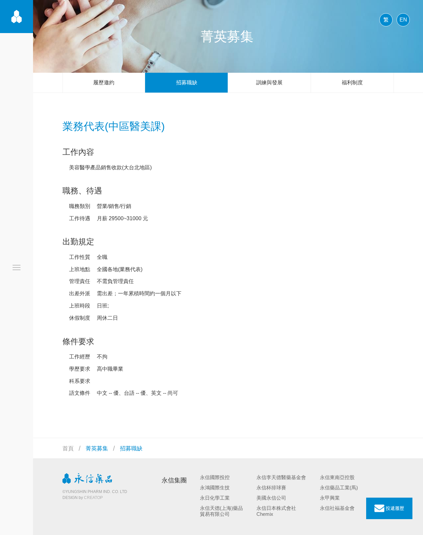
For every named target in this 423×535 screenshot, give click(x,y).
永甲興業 (330, 498)
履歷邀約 (103, 82)
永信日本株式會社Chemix (276, 511)
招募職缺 (186, 82)
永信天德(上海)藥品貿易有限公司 (221, 511)
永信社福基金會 (337, 508)
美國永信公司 (271, 498)
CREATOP (93, 497)
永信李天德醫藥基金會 (281, 477)
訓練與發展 (269, 82)
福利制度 (352, 82)
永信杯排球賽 (271, 487)
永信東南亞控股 (337, 477)
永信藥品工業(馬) (339, 487)
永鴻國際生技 (215, 487)
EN (403, 19)
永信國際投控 (215, 477)
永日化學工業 (215, 498)
